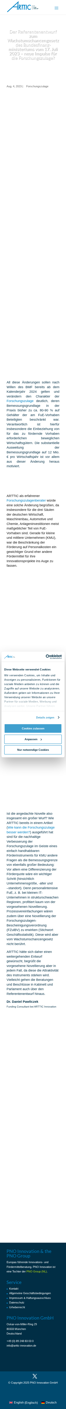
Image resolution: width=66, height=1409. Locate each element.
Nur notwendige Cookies (33, 749)
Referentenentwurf (20, 154)
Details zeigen (45, 717)
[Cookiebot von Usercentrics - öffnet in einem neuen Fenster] (46, 656)
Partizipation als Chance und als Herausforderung (27, 1139)
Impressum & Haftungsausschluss (30, 1297)
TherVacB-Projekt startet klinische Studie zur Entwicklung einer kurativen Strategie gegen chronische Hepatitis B (32, 1082)
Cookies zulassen (33, 728)
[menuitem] (23, 1402)
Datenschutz (16, 1302)
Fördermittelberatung (19, 1266)
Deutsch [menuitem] (51, 1402)
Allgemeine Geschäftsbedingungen (30, 1293)
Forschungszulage (37, 86)
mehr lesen (17, 1104)
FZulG (12, 149)
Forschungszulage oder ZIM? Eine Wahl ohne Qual (32, 1190)
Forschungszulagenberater (26, 500)
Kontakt (13, 1288)
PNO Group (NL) (36, 1271)
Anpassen (31, 739)
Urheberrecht (17, 1307)
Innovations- (36, 1262)
